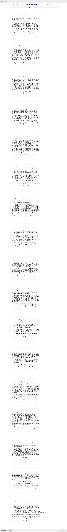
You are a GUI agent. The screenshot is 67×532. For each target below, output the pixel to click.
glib (20, 4)
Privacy (8, 530)
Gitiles (6, 530)
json (65, 530)
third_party (15, 4)
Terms (11, 530)
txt (62, 530)
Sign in (65, 1)
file (29, 7)
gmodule (44, 4)
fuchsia (11, 4)
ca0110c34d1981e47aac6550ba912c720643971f (31, 4)
